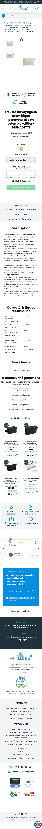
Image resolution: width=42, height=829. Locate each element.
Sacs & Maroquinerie (19, 23)
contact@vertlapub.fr (23, 771)
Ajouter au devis (22, 187)
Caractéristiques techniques (21, 210)
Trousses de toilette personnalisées (20, 25)
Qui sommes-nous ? (21, 729)
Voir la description (21, 136)
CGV (27, 818)
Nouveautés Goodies (21, 711)
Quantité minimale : (21, 167)
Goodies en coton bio (21, 390)
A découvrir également (21, 219)
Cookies (33, 818)
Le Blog (21, 751)
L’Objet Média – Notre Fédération (21, 741)
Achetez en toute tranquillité (21, 745)
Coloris (21, 144)
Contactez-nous (21, 755)
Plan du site (9, 818)
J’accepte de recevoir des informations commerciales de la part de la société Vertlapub (22, 598)
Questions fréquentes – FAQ (21, 758)
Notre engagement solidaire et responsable (21, 737)
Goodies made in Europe (21, 395)
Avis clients (21, 214)
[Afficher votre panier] (38, 8)
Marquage (21, 154)
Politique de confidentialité (21, 820)
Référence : (15, 133)
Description (21, 205)
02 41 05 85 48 (23, 767)
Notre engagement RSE (21, 732)
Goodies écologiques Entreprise (21, 708)
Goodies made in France (21, 400)
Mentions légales (19, 818)
